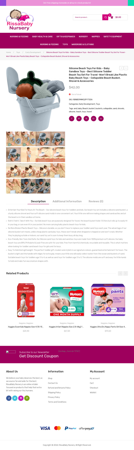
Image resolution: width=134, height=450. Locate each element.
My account (95, 378)
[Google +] (93, 118)
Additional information (67, 201)
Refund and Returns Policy (59, 388)
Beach (85, 108)
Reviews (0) (96, 201)
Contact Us (53, 383)
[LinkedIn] (101, 118)
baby (80, 108)
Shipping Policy (54, 392)
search (105, 17)
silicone (72, 112)
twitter (15, 398)
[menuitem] (20, 37)
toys (84, 112)
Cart (92, 383)
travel (89, 112)
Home (8, 52)
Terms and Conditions (57, 402)
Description (38, 201)
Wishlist (93, 392)
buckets (99, 108)
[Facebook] (71, 118)
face (9, 398)
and (75, 108)
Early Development (33, 52)
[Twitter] (79, 118)
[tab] (38, 201)
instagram (21, 398)
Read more (26, 326)
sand (115, 108)
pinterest (27, 398)
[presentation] (120, 273)
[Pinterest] (86, 118)
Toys (18, 52)
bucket (92, 108)
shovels (121, 108)
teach (78, 112)
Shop (50, 378)
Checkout (94, 388)
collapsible (107, 108)
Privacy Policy (54, 397)
